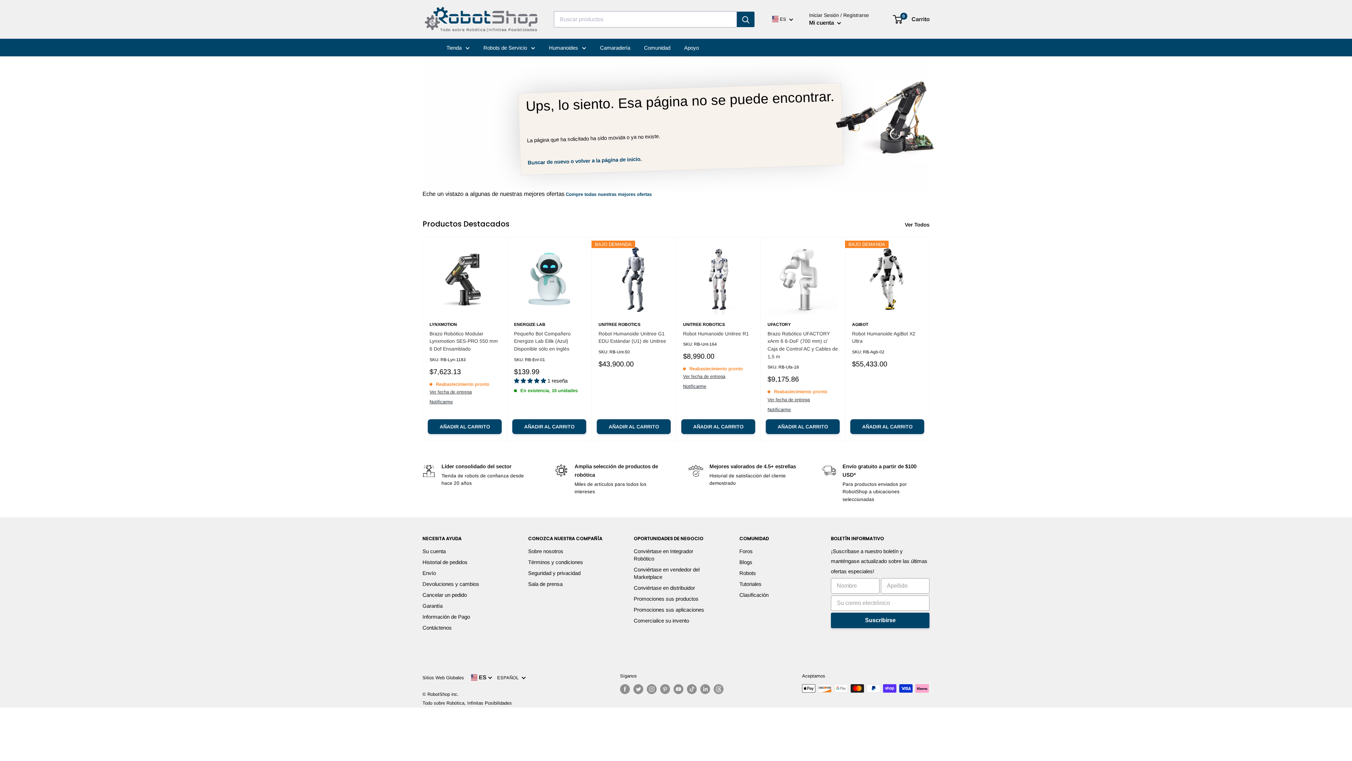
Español (509, 677)
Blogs (745, 562)
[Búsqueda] (746, 19)
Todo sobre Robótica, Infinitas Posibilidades (467, 703)
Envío (429, 573)
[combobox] (645, 19)
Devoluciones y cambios (451, 584)
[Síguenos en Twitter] (638, 689)
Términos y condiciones (555, 562)
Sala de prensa (545, 584)
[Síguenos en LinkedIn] (705, 689)
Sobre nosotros (545, 551)
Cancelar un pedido (445, 595)
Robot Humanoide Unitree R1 (716, 333)
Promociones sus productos (666, 599)
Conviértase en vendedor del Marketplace (667, 573)
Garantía (433, 606)
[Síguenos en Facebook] (625, 689)
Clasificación (754, 595)
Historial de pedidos (445, 562)
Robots (747, 573)
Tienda (454, 48)
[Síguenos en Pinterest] (665, 689)
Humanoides (564, 48)
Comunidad (657, 48)
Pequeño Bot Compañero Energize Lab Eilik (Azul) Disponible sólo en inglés (542, 341)
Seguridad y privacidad (554, 573)
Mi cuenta (822, 23)
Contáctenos (437, 628)
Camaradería (615, 48)
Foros (746, 551)
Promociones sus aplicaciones (669, 610)
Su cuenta (434, 551)
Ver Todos (918, 225)
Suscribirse (880, 620)
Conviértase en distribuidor (664, 588)
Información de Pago (446, 617)
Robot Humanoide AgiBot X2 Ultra (883, 337)
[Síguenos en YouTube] (678, 689)
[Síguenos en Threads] (719, 689)
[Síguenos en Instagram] (652, 689)
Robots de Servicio (505, 48)
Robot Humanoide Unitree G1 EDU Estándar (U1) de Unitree (632, 337)
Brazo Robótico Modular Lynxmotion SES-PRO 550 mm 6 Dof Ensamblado (464, 341)
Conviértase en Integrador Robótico (663, 555)
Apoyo (691, 48)
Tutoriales (750, 584)
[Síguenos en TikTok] (692, 689)
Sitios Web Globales (443, 677)
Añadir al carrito (465, 426)
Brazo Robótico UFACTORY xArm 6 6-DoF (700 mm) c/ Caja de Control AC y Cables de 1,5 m (803, 345)
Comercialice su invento (661, 621)
